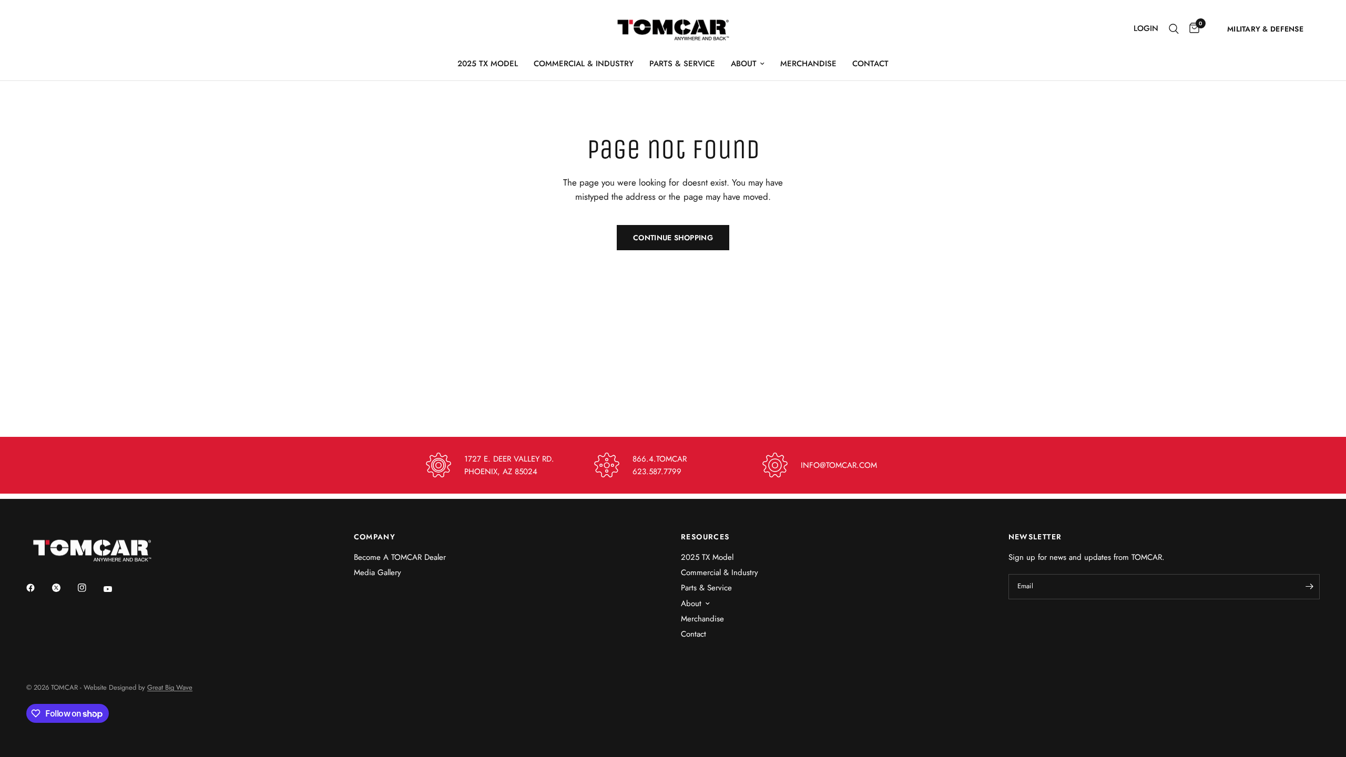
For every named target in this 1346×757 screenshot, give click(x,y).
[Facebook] (37, 587)
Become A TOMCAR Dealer (400, 557)
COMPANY (375, 536)
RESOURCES (705, 536)
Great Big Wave (169, 687)
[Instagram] (89, 587)
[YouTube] (115, 589)
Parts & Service (682, 63)
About (744, 63)
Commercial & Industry (584, 63)
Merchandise (808, 63)
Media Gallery (377, 572)
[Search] (1174, 28)
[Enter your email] (1309, 586)
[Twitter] (63, 587)
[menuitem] (488, 63)
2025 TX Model (487, 63)
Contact (870, 63)
